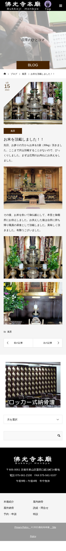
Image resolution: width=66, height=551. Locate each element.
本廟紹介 (9, 501)
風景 (13, 131)
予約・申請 (10, 514)
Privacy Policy (22, 527)
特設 (35, 514)
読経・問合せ (40, 507)
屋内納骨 (38, 501)
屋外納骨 (9, 507)
